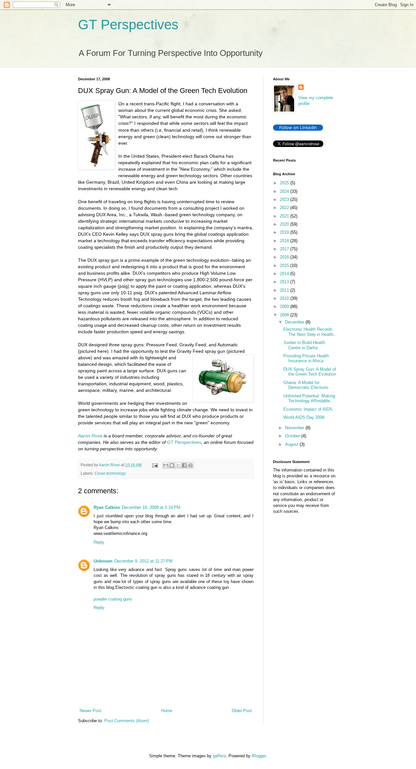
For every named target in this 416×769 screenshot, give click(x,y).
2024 (285, 191)
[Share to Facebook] (184, 465)
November (295, 427)
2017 (285, 248)
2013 (285, 281)
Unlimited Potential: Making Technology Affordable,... (309, 398)
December (295, 322)
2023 (285, 199)
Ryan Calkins (107, 507)
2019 (285, 232)
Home (166, 710)
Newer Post (90, 710)
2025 (285, 182)
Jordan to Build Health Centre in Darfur (304, 345)
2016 (285, 257)
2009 (285, 306)
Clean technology (110, 473)
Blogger (259, 755)
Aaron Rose (90, 435)
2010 (285, 298)
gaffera (219, 755)
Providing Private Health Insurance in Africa (306, 358)
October (293, 435)
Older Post (242, 710)
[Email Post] (154, 465)
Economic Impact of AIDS (307, 409)
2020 (285, 224)
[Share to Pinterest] (190, 465)
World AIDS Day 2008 (303, 417)
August (292, 444)
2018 (285, 240)
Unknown (103, 561)
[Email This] (165, 465)
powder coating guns (113, 599)
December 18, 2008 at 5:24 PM (151, 507)
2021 (285, 216)
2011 (285, 290)
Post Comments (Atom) (126, 720)
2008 (285, 314)
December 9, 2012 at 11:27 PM (143, 561)
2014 (285, 273)
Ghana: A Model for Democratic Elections (306, 385)
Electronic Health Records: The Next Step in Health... (310, 332)
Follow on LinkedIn (298, 127)
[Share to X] (178, 465)
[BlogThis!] (172, 465)
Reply (99, 542)
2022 (285, 207)
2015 (285, 265)
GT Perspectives (128, 24)
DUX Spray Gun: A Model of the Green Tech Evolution (309, 372)
